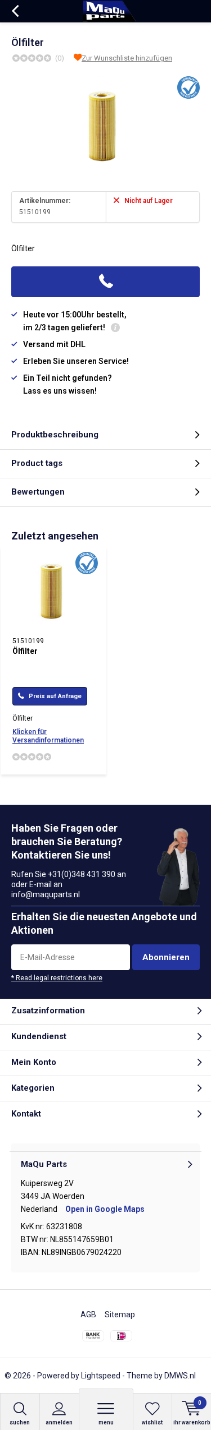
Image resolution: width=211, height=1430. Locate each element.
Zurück (15, 11)
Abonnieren (166, 957)
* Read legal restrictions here (56, 978)
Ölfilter (25, 651)
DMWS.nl (180, 1375)
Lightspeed (100, 1375)
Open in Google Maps (105, 1209)
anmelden (59, 1422)
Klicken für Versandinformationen (48, 736)
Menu (106, 1422)
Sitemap (120, 1314)
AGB (88, 1314)
